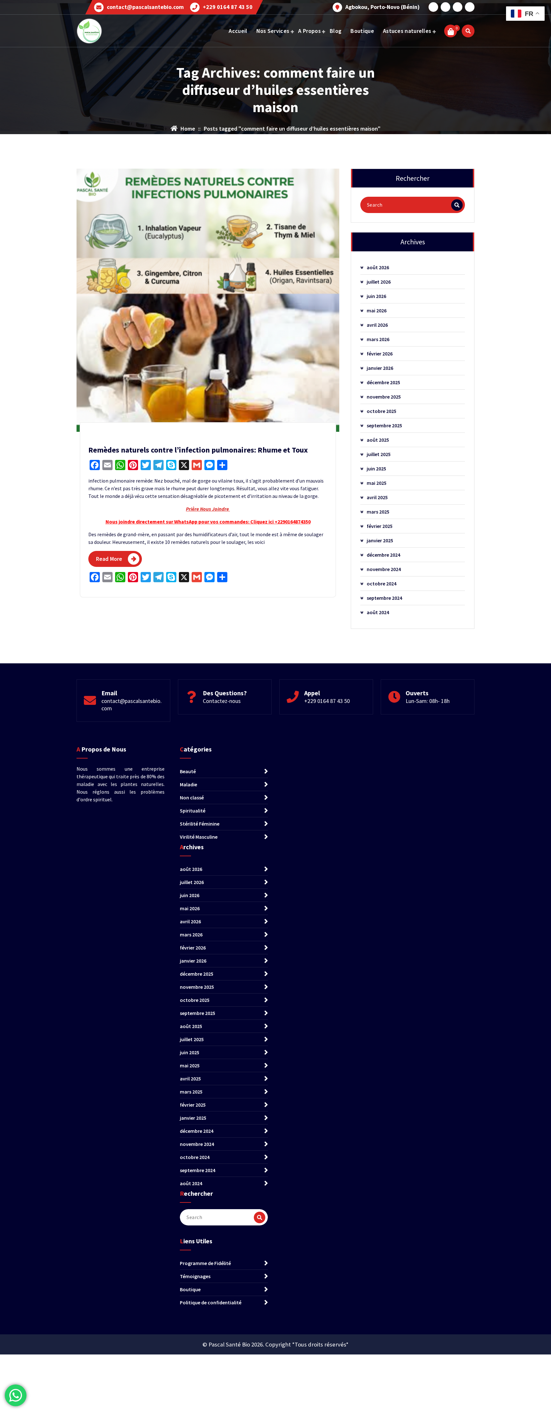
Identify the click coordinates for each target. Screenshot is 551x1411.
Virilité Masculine (198, 837)
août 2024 (378, 612)
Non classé (192, 797)
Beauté (188, 771)
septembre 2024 (384, 598)
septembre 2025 (384, 425)
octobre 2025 (381, 411)
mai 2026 (376, 310)
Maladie (188, 784)
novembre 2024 (384, 569)
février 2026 (380, 353)
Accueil (238, 30)
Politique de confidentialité (210, 1302)
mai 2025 (376, 483)
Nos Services (273, 30)
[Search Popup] (468, 31)
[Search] (457, 205)
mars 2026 (378, 339)
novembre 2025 (384, 396)
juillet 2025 (379, 454)
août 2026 (378, 267)
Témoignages (195, 1276)
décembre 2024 (383, 555)
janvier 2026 (380, 368)
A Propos (309, 30)
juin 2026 (376, 296)
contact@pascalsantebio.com (145, 7)
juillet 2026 (379, 281)
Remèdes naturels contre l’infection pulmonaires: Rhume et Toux (198, 450)
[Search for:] (412, 205)
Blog (336, 30)
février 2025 (380, 526)
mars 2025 (378, 511)
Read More (109, 558)
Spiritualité (192, 810)
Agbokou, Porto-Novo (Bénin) (382, 7)
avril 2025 (377, 497)
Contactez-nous (222, 701)
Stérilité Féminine (199, 823)
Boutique (362, 30)
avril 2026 (377, 325)
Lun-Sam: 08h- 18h (428, 701)
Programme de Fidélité (205, 1263)
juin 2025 (376, 468)
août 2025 (378, 440)
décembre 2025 (383, 382)
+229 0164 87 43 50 (228, 7)
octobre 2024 (381, 583)
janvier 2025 (380, 540)
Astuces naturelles (407, 30)
